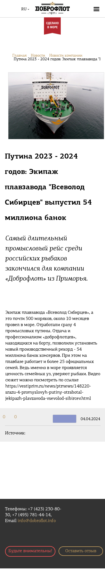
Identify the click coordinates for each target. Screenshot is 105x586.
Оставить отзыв (80, 551)
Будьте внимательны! (30, 551)
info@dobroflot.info (37, 521)
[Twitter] (9, 417)
